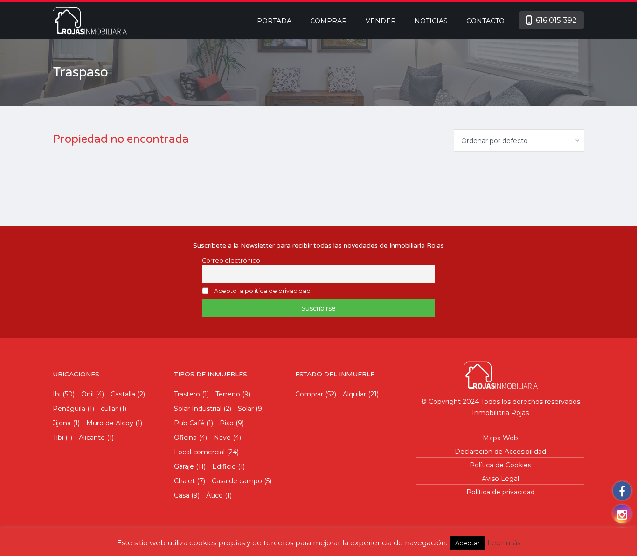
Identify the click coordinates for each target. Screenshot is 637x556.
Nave (222, 437)
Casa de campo (237, 481)
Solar (246, 408)
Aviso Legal (500, 478)
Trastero (187, 394)
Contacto (485, 21)
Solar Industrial (198, 408)
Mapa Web (500, 438)
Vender (381, 21)
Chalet (184, 481)
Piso (227, 423)
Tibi (58, 437)
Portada (274, 21)
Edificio (224, 466)
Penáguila (69, 408)
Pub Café (189, 423)
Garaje (184, 466)
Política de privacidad (500, 492)
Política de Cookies (500, 465)
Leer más (503, 542)
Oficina (185, 437)
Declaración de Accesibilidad (500, 451)
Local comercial (199, 452)
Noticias (431, 21)
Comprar (328, 21)
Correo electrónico (231, 260)
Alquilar (354, 394)
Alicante (92, 437)
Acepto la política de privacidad (262, 290)
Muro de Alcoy (109, 423)
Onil (87, 394)
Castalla (123, 394)
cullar (109, 408)
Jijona (62, 423)
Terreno (227, 394)
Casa (181, 495)
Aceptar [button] (467, 543)
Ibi (57, 394)
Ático (214, 495)
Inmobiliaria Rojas (500, 413)
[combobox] (519, 140)
